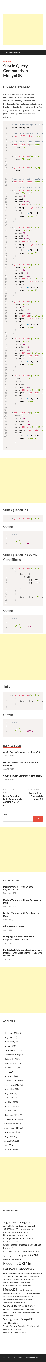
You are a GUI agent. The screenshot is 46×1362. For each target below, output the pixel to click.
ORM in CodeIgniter (34, 1293)
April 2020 (9, 1076)
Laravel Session (17, 1279)
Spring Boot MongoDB (18, 1319)
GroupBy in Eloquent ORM (12, 1276)
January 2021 (10, 1067)
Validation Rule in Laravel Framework (14, 1332)
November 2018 (11, 1119)
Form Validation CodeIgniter (33, 1273)
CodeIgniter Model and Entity (18, 1238)
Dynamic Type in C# (9, 1256)
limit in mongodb (25, 1282)
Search (6, 814)
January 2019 (10, 1110)
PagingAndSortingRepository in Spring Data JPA (18, 1296)
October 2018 (10, 1123)
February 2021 (10, 1063)
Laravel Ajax (7, 1279)
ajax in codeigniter (9, 1226)
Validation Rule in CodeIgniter (12, 1329)
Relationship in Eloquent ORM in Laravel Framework (19, 1309)
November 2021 (11, 1054)
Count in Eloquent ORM (10, 1242)
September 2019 (11, 1085)
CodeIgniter (7, 1232)
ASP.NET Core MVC (10, 1229)
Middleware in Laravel (14, 926)
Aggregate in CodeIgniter (17, 1222)
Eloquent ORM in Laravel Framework (18, 1266)
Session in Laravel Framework (12, 1312)
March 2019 (9, 1106)
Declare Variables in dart (31, 1251)
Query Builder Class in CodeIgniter (14, 1302)
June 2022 (9, 1041)
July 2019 (8, 1093)
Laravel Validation (28, 1279)
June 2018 (9, 1141)
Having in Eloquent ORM (31, 1276)
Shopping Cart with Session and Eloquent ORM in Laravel (18, 938)
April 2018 (9, 1149)
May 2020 (8, 1072)
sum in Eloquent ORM (11, 1323)
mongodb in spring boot (26, 1290)
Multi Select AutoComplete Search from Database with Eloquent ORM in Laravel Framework (22, 953)
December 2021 (11, 1050)
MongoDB (7, 61)
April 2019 (9, 1102)
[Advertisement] (24, 29)
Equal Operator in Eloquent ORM (13, 1273)
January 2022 (10, 1046)
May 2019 (8, 1097)
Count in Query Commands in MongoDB (22, 775)
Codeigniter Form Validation (20, 1232)
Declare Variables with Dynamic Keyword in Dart (18, 888)
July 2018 (8, 1136)
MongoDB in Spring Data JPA (14, 1293)
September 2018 (11, 1128)
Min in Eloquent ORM (24, 1285)
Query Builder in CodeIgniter (19, 1305)
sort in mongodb (8, 1315)
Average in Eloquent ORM (27, 1229)
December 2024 (11, 1033)
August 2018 (10, 1132)
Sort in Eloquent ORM (31, 1312)
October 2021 (10, 1059)
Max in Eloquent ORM (10, 1285)
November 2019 (11, 1080)
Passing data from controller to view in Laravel (17, 1299)
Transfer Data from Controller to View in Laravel (21, 1326)
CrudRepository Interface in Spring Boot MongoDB (22, 1246)
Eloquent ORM (27, 1255)
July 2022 (8, 1037)
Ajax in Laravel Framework (25, 1226)
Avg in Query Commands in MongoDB (21, 752)
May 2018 (8, 1145)
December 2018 (11, 1115)
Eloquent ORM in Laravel (13, 1259)
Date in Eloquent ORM (12, 1251)
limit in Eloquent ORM (11, 1283)
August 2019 (10, 1089)
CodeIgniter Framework (15, 1235)
